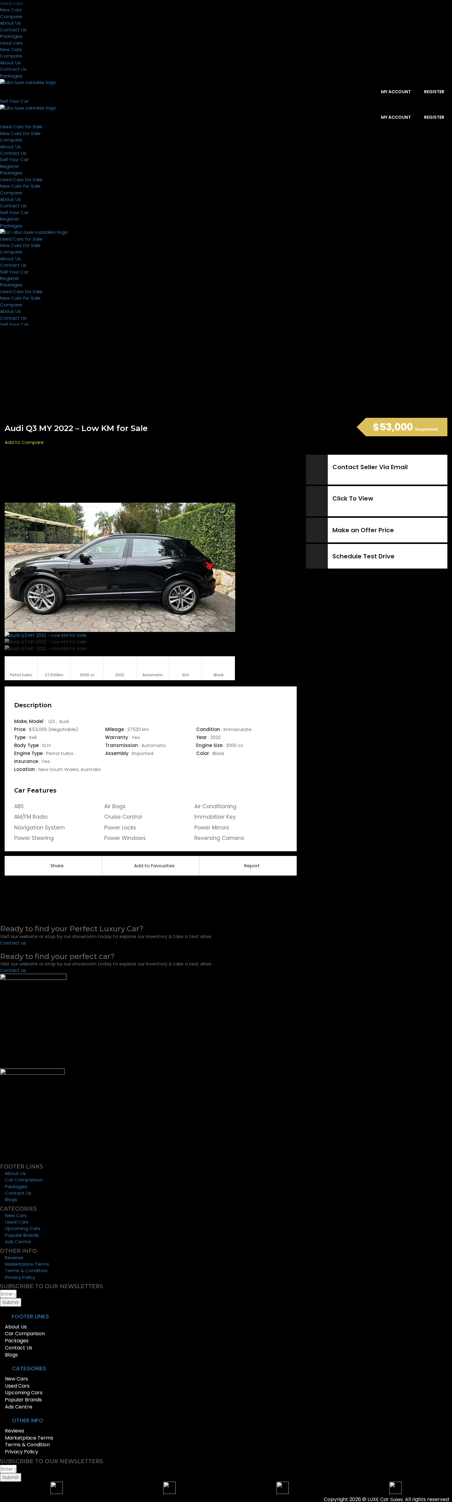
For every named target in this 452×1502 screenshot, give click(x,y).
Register (433, 92)
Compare (11, 16)
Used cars (11, 3)
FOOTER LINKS (30, 1316)
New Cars (11, 9)
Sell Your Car (14, 159)
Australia (91, 769)
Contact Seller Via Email (370, 467)
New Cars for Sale (20, 133)
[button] (226, 1317)
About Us (10, 23)
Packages (11, 36)
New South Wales (58, 769)
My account (395, 92)
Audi (64, 721)
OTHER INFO (27, 1420)
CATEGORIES (29, 1368)
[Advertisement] (154, 478)
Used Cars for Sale (21, 126)
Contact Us (13, 29)
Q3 (52, 721)
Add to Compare (24, 442)
